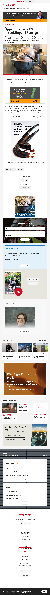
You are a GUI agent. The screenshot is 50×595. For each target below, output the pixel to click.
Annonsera (16, 519)
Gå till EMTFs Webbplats (41, 455)
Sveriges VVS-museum (10, 169)
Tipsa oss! (29, 519)
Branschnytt (13, 8)
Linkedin (25, 523)
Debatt (7, 8)
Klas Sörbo (25, 561)
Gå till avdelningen (42, 340)
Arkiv (28, 8)
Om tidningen (23, 519)
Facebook (21, 523)
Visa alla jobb (25, 265)
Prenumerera (33, 283)
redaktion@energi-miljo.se (25, 565)
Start (4, 8)
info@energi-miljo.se (25, 539)
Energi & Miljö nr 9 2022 (25, 187)
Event (24, 8)
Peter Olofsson (24, 556)
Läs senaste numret (33, 279)
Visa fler (25, 479)
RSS (29, 523)
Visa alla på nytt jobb (25, 331)
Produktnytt (19, 8)
